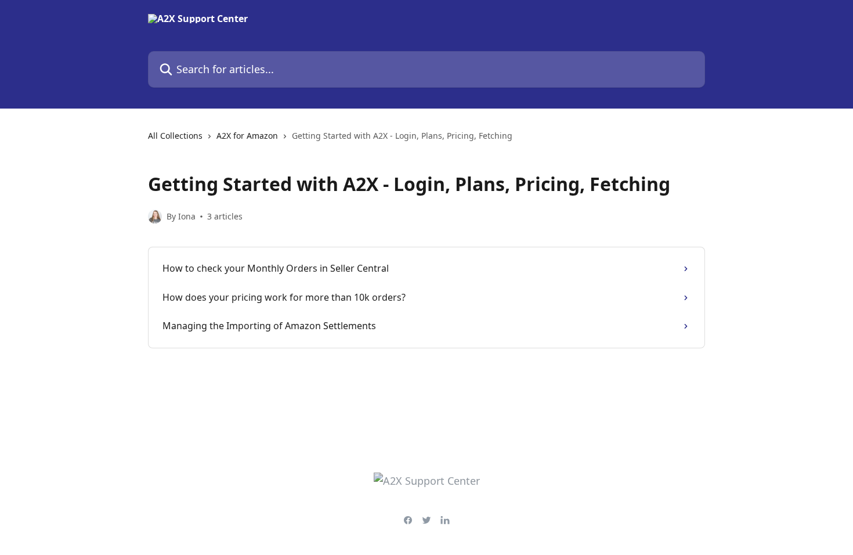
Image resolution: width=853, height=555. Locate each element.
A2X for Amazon (247, 135)
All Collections (175, 135)
